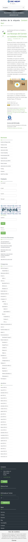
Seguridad (4, 370)
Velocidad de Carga (6, 337)
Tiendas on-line (4, 144)
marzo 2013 (3, 424)
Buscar (2, 227)
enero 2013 (3, 430)
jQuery (5, 309)
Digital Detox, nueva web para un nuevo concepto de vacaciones (6, 255)
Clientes (2, 528)
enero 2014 (3, 403)
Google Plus (4, 345)
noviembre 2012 (4, 435)
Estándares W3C (4, 293)
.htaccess (4, 357)
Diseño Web (9, 109)
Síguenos (13, 3)
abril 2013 (3, 422)
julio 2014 (3, 395)
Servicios (4, 138)
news (2, 326)
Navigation (5, 7)
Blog (2, 520)
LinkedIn (4, 347)
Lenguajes (3, 299)
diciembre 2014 (4, 392)
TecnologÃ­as (4, 522)
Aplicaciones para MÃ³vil (5, 160)
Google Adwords (4, 158)
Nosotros (3, 517)
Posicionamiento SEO (5, 155)
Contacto (4, 481)
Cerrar (14, 540)
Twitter (3, 353)
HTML (3, 301)
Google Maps (4, 270)
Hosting (2, 168)
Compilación (6, 316)
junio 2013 (3, 416)
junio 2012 (3, 443)
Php (3, 314)
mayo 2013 (3, 419)
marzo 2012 (3, 451)
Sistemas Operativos (6, 373)
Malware (4, 368)
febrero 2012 (3, 453)
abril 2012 (3, 448)
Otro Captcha (3, 215)
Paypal (23, 111)
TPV (14, 112)
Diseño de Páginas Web (5, 142)
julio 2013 (3, 414)
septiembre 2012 (4, 438)
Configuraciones (5, 360)
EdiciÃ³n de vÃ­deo (4, 174)
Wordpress (22, 109)
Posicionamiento (4, 334)
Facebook (4, 342)
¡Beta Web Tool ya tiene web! (6, 259)
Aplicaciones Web (22, 108)
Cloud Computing (4, 152)
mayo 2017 (3, 390)
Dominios (2, 171)
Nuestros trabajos (15, 109)
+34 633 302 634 (6, 477)
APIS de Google (4, 268)
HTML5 (5, 304)
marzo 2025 (3, 387)
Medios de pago (4, 147)
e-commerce (19, 111)
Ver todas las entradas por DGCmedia (15, 128)
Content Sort (14, 111)
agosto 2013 (3, 411)
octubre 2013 (3, 408)
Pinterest (4, 350)
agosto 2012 (3, 440)
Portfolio (2, 514)
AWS (3, 278)
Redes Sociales (4, 163)
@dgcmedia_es (6, 502)
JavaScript (4, 306)
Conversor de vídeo (6, 365)
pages (2, 332)
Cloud (2, 275)
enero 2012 (3, 456)
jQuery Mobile (6, 311)
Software (2, 363)
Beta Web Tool (5, 283)
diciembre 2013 (4, 406)
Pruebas (5, 319)
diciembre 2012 (4, 432)
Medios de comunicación (5, 324)
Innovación (3, 296)
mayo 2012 (3, 446)
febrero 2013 (3, 427)
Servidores (3, 355)
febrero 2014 (3, 400)
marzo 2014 (3, 398)
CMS (2, 280)
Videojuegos (4, 376)
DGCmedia (10, 40)
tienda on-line (10, 112)
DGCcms (4, 285)
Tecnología (3, 378)
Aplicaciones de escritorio (6, 166)
